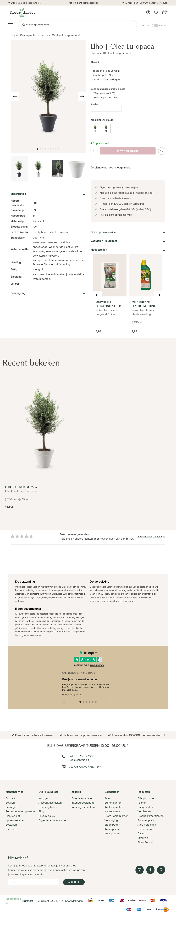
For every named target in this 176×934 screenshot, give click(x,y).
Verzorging (111, 820)
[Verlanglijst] (156, 12)
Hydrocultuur (112, 811)
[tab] (22, 817)
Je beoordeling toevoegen (151, 536)
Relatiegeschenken (83, 807)
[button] (37, 149)
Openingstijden (47, 807)
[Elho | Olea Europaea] (44, 429)
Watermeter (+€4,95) (104, 93)
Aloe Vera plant (147, 825)
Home (14, 35)
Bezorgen (11, 807)
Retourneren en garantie (20, 811)
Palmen (142, 803)
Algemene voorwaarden (52, 820)
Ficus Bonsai (145, 842)
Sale (107, 798)
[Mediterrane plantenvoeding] (145, 275)
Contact (10, 798)
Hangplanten (145, 807)
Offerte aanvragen (82, 798)
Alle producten (146, 798)
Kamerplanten (28, 35)
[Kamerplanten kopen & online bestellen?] (22, 12)
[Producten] (148, 12)
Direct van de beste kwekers (26, 2)
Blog (41, 811)
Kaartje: (94, 104)
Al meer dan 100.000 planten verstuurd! (146, 2)
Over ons (11, 829)
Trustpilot (27, 901)
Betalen (10, 803)
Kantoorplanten (113, 807)
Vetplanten (144, 811)
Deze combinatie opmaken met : (108, 89)
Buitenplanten (113, 803)
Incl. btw (145, 25)
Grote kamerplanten (116, 816)
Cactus (142, 833)
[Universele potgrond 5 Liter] (109, 275)
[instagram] (139, 870)
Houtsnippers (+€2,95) (105, 97)
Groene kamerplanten (151, 816)
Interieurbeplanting (83, 803)
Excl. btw (162, 25)
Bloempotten (112, 825)
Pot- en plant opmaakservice (83, 2)
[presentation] (15, 96)
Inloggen (43, 798)
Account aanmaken (50, 803)
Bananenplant (146, 820)
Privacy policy (46, 816)
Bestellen (11, 825)
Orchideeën (145, 829)
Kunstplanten (112, 833)
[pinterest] (161, 870)
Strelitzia (143, 838)
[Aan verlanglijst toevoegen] (161, 151)
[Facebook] (150, 870)
